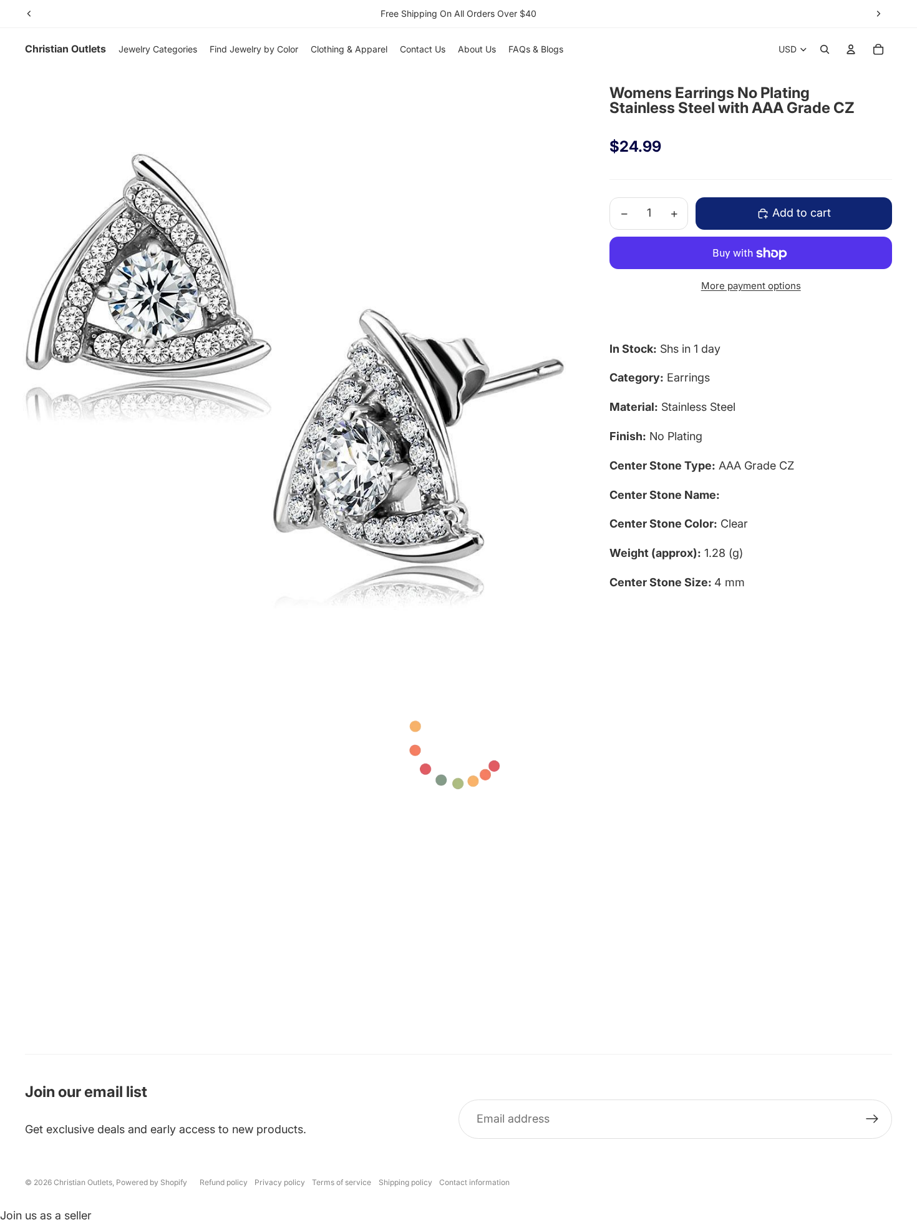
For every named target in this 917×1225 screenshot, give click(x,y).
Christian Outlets (83, 1182)
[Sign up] (872, 1119)
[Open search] (824, 49)
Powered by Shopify (151, 1182)
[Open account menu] (851, 49)
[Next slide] (878, 13)
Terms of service (341, 1182)
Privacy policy (280, 1182)
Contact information (474, 1182)
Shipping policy (405, 1182)
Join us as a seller (46, 1215)
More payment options (751, 286)
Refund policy (224, 1182)
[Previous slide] (29, 13)
